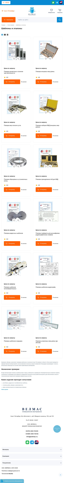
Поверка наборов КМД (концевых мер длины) (47, 126)
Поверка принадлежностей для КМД (47, 179)
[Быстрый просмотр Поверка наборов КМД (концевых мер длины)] (50, 112)
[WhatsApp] (53, 2)
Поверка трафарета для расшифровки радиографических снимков (48, 234)
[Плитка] (2, 35)
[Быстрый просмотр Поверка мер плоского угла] (18, 112)
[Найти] (59, 19)
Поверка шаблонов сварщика (13, 341)
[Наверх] (60, 475)
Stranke (10, 473)
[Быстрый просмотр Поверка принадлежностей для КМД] (50, 166)
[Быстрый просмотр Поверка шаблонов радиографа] (50, 274)
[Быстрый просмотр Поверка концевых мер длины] (50, 59)
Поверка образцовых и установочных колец (15, 180)
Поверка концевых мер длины (45, 71)
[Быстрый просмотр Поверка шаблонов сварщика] (18, 328)
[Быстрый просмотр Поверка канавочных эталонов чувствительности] (18, 59)
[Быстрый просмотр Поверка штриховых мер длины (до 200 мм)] (50, 328)
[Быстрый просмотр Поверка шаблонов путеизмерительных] (18, 274)
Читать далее (4, 389)
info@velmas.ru (32, 436)
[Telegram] (57, 2)
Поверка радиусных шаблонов (13, 233)
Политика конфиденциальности (11, 470)
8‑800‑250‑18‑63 (32, 434)
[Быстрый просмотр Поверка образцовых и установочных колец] (18, 166)
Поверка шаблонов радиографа (46, 287)
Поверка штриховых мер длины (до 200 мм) (47, 341)
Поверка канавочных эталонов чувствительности (13, 72)
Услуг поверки (10, 25)
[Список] (5, 35)
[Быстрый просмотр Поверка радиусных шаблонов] (18, 220)
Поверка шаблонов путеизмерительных (10, 287)
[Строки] (7, 35)
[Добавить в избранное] (14, 59)
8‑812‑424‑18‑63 (32, 431)
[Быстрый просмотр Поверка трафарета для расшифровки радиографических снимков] (50, 220)
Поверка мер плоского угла (12, 125)
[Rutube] (60, 2)
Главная (3, 25)
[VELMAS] (32, 11)
